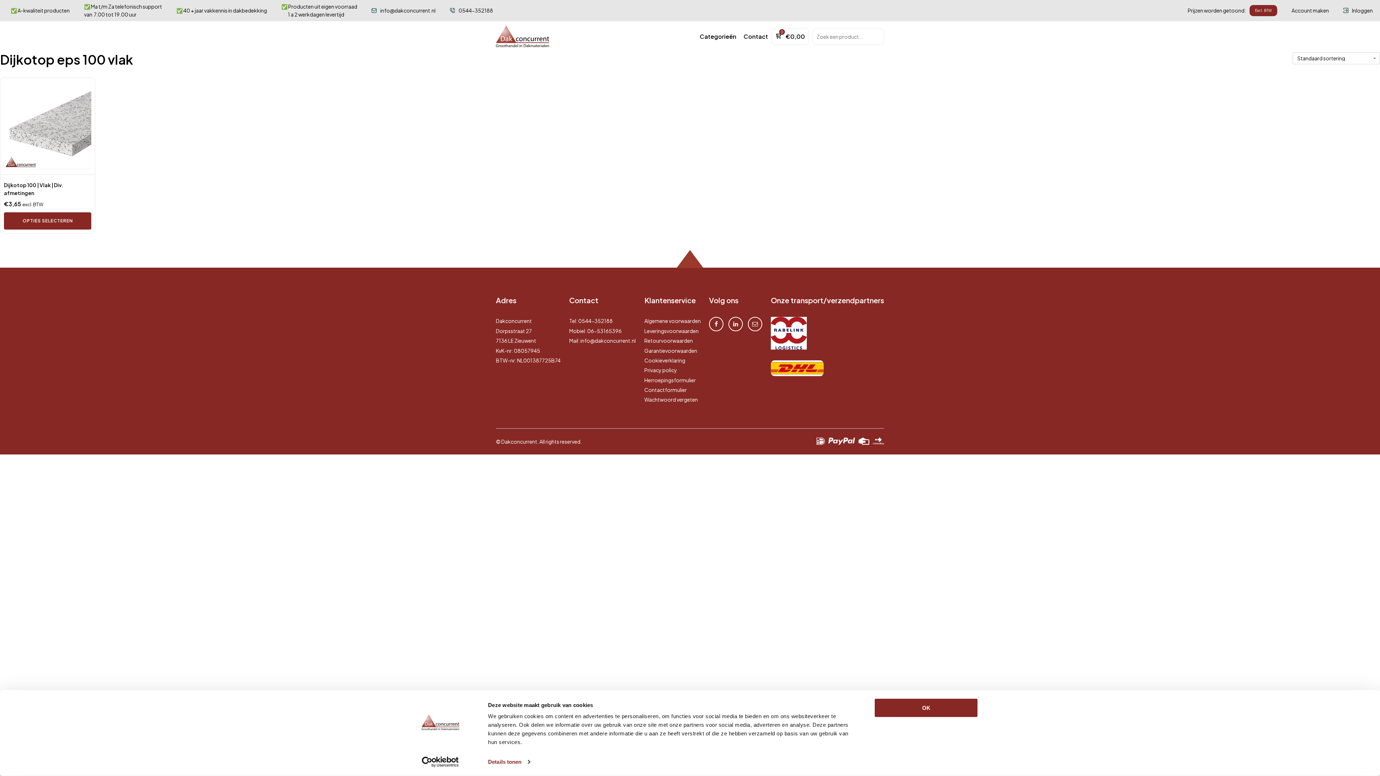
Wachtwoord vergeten (671, 399)
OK (926, 708)
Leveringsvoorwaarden (671, 331)
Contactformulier (665, 390)
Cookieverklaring (664, 360)
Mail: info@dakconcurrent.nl (602, 340)
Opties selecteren (48, 220)
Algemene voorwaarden (672, 321)
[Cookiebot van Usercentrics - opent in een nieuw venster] (440, 762)
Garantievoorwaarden (670, 350)
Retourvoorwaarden (668, 340)
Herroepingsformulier (670, 380)
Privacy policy (660, 370)
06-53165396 (604, 331)
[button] (718, 36)
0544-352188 (595, 321)
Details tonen (504, 762)
